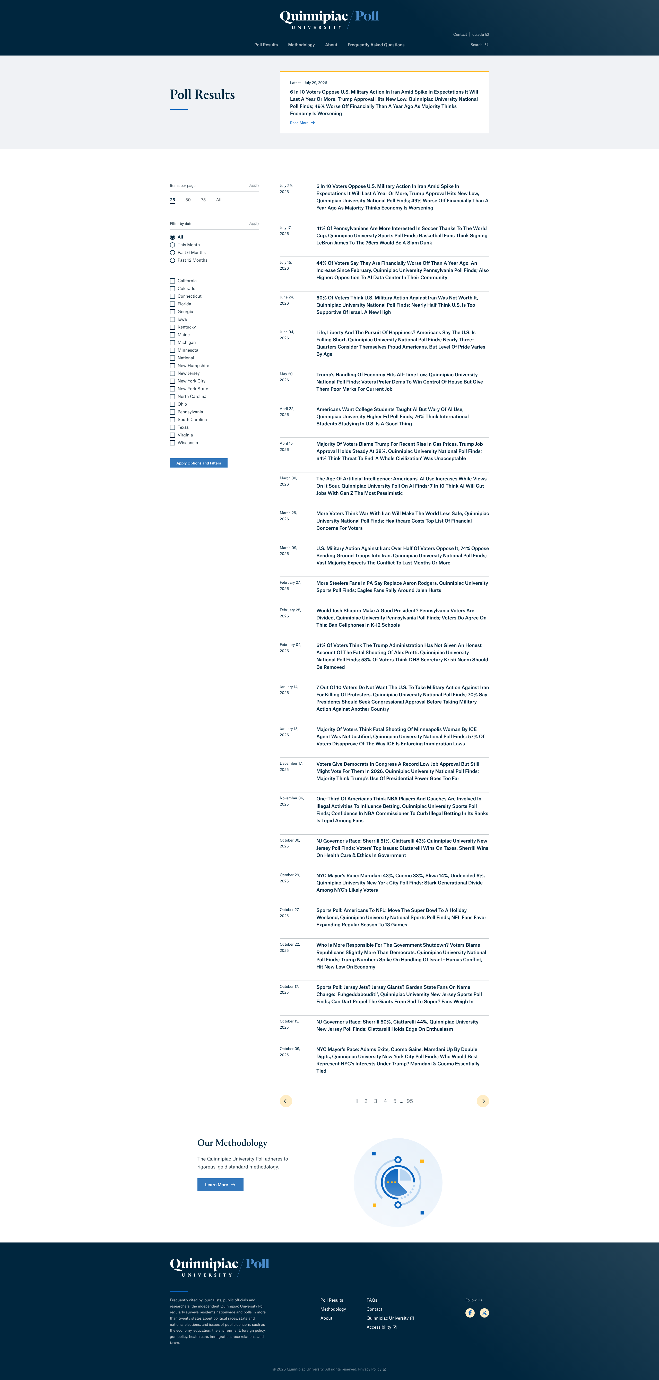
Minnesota (188, 350)
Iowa (182, 319)
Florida (184, 303)
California (187, 280)
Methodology (301, 44)
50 (188, 199)
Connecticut (190, 296)
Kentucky (187, 327)
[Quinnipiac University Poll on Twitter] (484, 1313)
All (218, 199)
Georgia (185, 311)
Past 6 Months (192, 252)
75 (203, 199)
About (331, 44)
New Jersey (189, 373)
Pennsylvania (190, 411)
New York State (193, 388)
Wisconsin (188, 442)
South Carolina (192, 419)
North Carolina (192, 396)
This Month (189, 244)
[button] (480, 45)
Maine (184, 334)
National (186, 357)
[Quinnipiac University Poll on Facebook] (470, 1313)
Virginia (185, 435)
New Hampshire (193, 365)
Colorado (186, 288)
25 (172, 199)
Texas (183, 427)
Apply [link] (254, 185)
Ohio (182, 404)
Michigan (187, 342)
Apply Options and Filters (198, 463)
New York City (191, 381)
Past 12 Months (192, 260)
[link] (286, 1101)
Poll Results (266, 44)
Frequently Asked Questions (376, 44)
